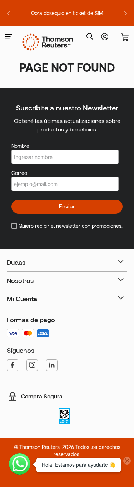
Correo (19, 173)
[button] (8, 37)
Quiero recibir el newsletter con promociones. (71, 226)
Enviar (67, 206)
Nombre (20, 146)
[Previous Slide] (8, 13)
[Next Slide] (125, 13)
